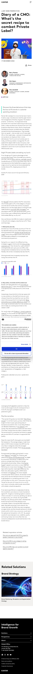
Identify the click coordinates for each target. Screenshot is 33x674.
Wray (21, 467)
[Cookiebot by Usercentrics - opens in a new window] (24, 319)
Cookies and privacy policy (8, 663)
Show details (24, 344)
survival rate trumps (7, 157)
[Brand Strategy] (16, 587)
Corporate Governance (7, 666)
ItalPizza (13, 472)
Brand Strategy (10, 574)
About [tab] (3, 640)
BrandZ (6, 202)
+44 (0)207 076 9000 (8, 650)
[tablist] (16, 646)
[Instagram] (5, 655)
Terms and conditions (6, 661)
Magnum (7, 455)
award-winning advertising (16, 457)
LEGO (14, 455)
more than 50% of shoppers (18, 209)
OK (16, 349)
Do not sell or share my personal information (16, 353)
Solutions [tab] (4, 633)
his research (21, 426)
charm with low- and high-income (21, 159)
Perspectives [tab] (5, 637)
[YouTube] (2, 655)
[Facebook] (8, 655)
